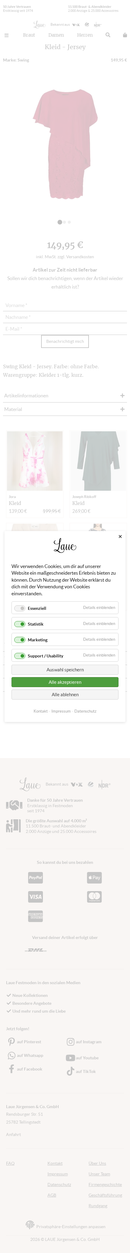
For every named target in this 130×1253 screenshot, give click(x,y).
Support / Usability (45, 655)
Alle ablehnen (65, 694)
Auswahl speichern (65, 669)
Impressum (61, 711)
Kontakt (41, 711)
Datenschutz (85, 711)
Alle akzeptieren (65, 682)
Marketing (37, 639)
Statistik (36, 624)
